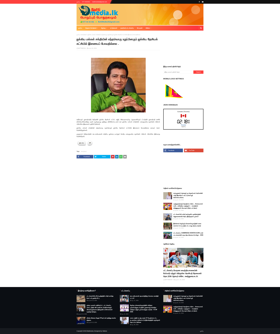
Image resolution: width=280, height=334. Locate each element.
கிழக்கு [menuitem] (103, 28)
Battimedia (90, 331)
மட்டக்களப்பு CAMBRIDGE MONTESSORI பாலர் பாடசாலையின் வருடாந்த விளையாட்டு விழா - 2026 (188, 234)
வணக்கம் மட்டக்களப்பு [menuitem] (127, 28)
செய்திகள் (84, 34)
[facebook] (199, 2)
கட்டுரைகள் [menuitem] (113, 28)
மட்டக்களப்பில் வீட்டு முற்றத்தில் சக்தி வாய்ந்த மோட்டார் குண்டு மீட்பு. (100, 297)
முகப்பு (78, 2)
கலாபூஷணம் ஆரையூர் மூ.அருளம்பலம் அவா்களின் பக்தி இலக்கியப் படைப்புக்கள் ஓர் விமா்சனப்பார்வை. (188, 195)
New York (183, 125)
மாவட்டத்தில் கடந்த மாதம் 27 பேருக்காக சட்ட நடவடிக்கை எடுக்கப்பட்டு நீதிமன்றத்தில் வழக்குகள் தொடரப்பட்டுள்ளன (145, 320)
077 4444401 (86, 2)
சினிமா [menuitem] (148, 28)
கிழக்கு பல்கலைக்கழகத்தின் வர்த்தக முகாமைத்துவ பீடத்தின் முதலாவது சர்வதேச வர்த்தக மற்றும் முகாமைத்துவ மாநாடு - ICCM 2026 (143, 309)
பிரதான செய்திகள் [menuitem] (90, 28)
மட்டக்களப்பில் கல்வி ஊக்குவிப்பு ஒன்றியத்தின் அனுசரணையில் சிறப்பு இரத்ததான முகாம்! (187, 215)
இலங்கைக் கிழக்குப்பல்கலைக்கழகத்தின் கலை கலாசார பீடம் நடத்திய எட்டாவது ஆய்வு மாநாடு (187, 225)
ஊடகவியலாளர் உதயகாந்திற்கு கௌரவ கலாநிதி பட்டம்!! (144, 297)
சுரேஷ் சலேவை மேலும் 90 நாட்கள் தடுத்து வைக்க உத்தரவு (101, 319)
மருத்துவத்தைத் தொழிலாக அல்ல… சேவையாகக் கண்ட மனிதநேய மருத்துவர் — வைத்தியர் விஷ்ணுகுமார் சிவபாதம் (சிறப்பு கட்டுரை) (188, 206)
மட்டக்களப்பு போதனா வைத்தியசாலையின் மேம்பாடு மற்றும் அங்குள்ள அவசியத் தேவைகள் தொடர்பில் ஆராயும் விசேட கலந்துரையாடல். (182, 273)
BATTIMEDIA (82, 48)
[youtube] (202, 2)
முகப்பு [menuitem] (80, 28)
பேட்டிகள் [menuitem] (139, 28)
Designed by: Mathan (100, 331)
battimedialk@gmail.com (99, 2)
